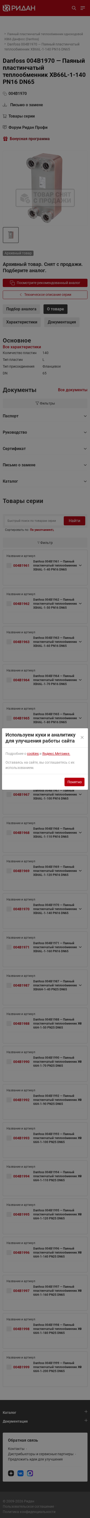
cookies (33, 754)
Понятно (75, 782)
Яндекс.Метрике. (56, 754)
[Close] (82, 738)
